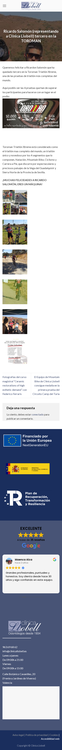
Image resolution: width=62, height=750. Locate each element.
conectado (38, 414)
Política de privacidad (36, 735)
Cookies (53, 735)
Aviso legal (18, 735)
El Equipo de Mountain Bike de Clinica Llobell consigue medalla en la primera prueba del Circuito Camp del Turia (46, 385)
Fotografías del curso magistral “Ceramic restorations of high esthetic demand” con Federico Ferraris (14, 385)
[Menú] (4, 6)
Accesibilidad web (50, 738)
